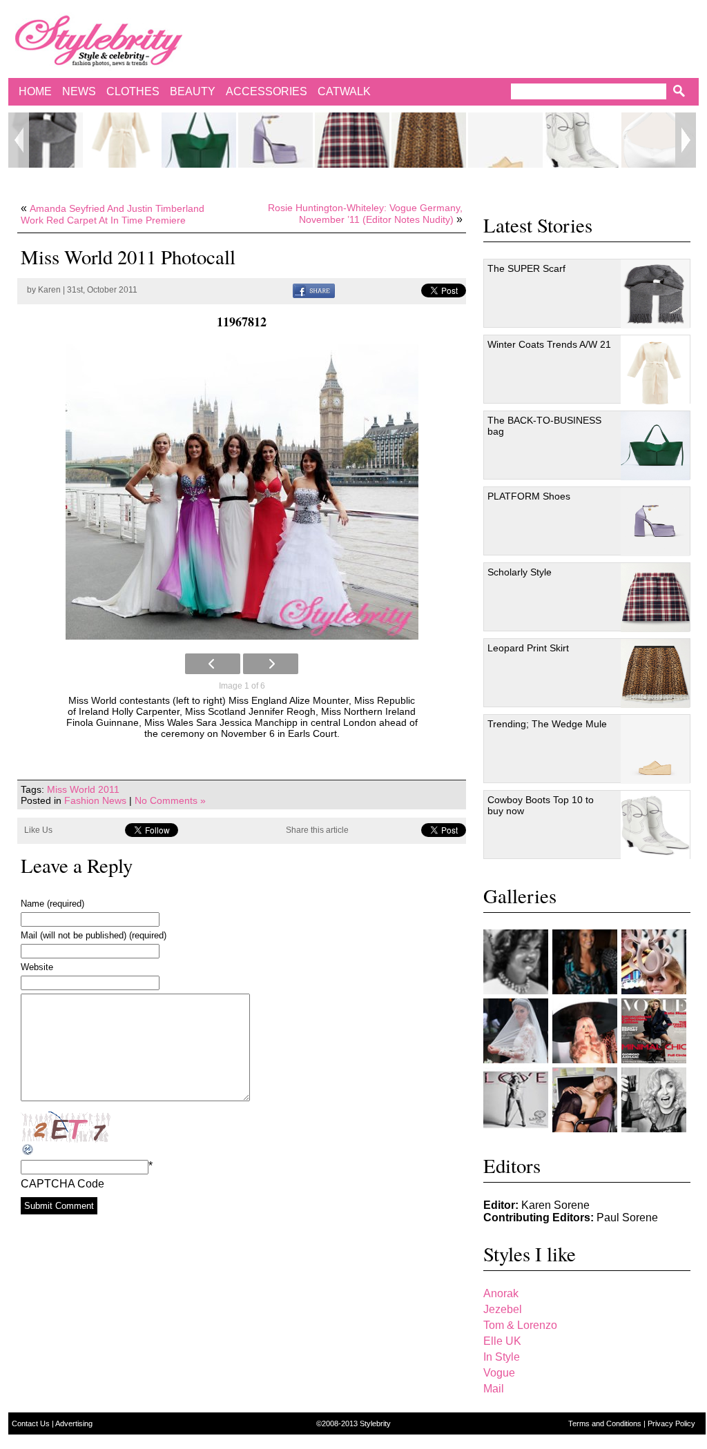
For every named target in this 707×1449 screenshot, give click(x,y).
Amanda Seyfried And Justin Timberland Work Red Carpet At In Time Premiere (112, 214)
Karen (49, 290)
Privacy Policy (671, 1423)
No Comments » (170, 800)
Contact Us (32, 1423)
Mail (493, 1388)
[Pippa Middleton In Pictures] (584, 961)
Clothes (132, 91)
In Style (501, 1357)
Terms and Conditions (605, 1423)
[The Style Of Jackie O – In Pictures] (515, 961)
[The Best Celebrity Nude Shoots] (515, 1099)
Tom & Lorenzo (520, 1325)
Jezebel (502, 1309)
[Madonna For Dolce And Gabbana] (653, 1099)
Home (35, 91)
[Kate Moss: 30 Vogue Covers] (653, 1030)
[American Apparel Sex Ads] (584, 1099)
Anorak (501, 1293)
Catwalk (344, 91)
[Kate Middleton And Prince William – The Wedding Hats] (653, 961)
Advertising (74, 1423)
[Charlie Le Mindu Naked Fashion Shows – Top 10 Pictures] (584, 1030)
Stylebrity (375, 1423)
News (79, 91)
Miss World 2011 (83, 789)
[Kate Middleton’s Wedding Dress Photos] (515, 1030)
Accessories (266, 91)
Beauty (192, 91)
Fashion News (95, 800)
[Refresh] (28, 1150)
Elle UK (502, 1341)
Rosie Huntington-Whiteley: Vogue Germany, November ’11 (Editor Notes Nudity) (365, 213)
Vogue (499, 1373)
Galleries (519, 896)
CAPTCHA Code (62, 1184)
